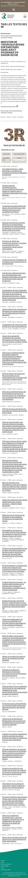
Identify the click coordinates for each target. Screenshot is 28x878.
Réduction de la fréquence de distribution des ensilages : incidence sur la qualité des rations (13, 518)
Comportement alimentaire (15, 35)
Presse (2, 867)
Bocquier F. (3, 116)
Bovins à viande (4, 35)
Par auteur (6, 154)
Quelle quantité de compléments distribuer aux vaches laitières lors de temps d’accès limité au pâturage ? (14, 312)
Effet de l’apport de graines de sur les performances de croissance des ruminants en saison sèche (14, 376)
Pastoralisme (4, 37)
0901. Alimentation (5, 33)
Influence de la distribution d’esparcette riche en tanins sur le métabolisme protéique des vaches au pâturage (14, 721)
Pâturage (10, 37)
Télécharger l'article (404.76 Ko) (8, 106)
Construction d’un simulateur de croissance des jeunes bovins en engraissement (14, 261)
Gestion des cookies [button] (5, 869)
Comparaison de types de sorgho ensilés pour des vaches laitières (14, 325)
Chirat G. (14, 116)
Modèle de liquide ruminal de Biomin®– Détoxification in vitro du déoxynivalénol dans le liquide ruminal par (14, 604)
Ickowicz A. (9, 116)
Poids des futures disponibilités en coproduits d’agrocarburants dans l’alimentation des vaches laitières (14, 706)
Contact (3, 860)
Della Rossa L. (20, 116)
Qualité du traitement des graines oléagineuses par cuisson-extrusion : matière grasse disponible (14, 502)
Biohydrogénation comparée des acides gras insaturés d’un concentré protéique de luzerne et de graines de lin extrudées (14, 568)
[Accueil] (7, 16)
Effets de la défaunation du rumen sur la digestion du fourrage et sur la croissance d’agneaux (14, 622)
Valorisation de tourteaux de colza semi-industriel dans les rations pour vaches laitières (13, 785)
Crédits (2, 862)
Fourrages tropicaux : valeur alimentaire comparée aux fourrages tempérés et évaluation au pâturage (14, 172)
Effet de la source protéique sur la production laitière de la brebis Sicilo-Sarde (14, 411)
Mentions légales (5, 866)
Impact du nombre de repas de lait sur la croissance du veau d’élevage (13, 658)
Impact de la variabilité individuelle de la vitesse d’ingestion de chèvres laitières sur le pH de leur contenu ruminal (14, 339)
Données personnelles (6, 864)
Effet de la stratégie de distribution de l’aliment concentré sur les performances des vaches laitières (14, 672)
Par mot (19, 158)
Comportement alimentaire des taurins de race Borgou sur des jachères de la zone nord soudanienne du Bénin (14, 209)
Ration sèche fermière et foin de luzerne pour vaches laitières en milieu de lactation (14, 839)
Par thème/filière (19, 154)
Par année (6, 158)
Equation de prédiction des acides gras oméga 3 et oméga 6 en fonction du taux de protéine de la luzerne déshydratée (14, 771)
